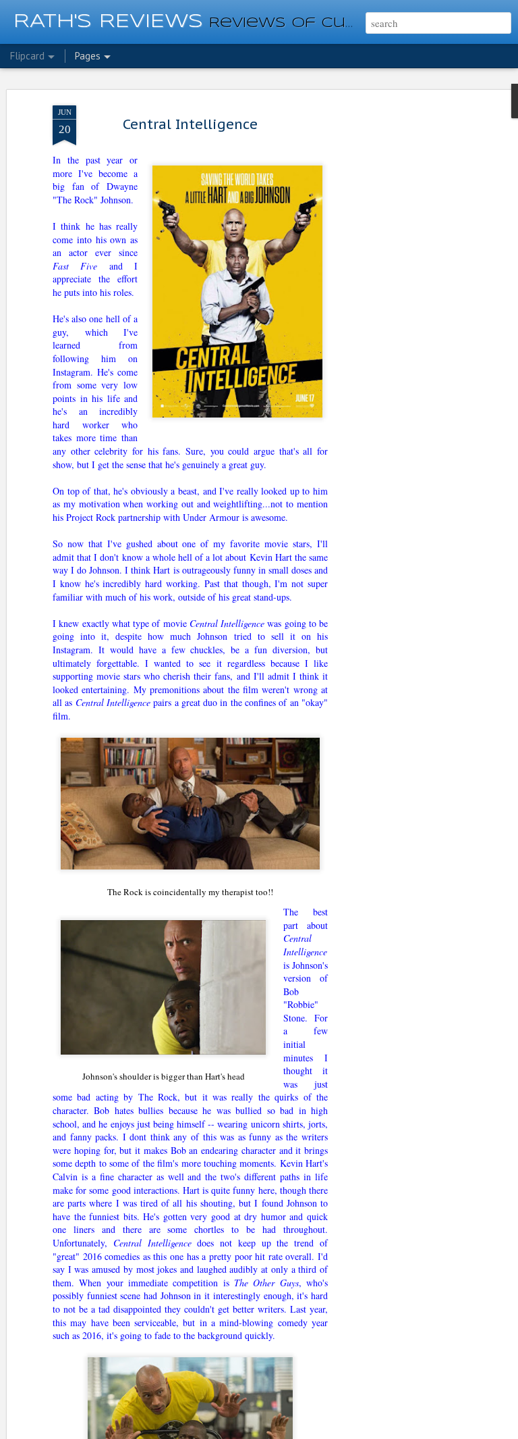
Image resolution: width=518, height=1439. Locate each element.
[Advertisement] (402, 318)
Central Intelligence (190, 124)
